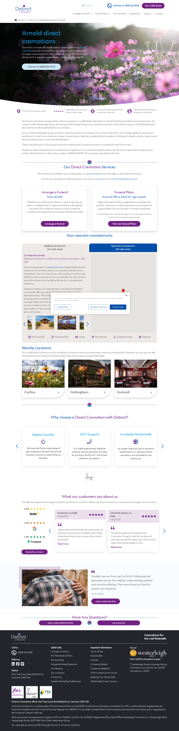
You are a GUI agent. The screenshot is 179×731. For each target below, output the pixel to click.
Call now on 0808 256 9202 (41, 66)
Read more (63, 544)
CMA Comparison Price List (103, 673)
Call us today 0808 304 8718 (60, 623)
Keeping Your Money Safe (102, 677)
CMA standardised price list (123, 179)
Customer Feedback (100, 669)
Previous (24, 324)
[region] (90, 303)
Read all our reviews (34, 552)
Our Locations (120, 14)
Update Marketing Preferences (66, 681)
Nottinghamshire (47, 20)
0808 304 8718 (25, 652)
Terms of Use (96, 652)
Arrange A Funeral (81, 14)
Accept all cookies (118, 307)
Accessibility (96, 656)
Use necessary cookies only (98, 307)
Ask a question (118, 623)
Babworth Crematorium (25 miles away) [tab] (123, 247)
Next (87, 324)
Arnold (62, 20)
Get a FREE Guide (153, 5)
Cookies (94, 660)
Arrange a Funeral (54, 223)
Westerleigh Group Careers (103, 681)
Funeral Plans (101, 14)
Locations (31, 20)
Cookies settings (62, 307)
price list (99, 179)
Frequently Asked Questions (64, 664)
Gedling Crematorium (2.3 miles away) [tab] (55, 247)
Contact (159, 14)
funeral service (55, 267)
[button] (83, 5)
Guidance (134, 14)
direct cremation (94, 174)
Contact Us (56, 677)
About (147, 14)
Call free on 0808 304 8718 (126, 6)
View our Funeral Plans (124, 223)
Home (21, 20)
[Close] (126, 295)
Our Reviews (57, 669)
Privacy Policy (57, 660)
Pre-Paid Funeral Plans (61, 656)
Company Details (98, 664)
